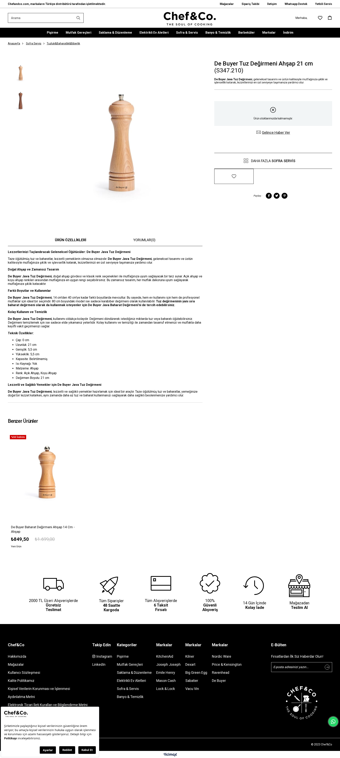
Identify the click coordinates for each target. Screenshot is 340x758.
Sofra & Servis (187, 32)
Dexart (190, 664)
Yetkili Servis (323, 4)
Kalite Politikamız (21, 681)
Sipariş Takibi (250, 4)
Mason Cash (166, 681)
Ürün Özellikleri (70, 240)
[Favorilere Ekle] (233, 174)
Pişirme (52, 32)
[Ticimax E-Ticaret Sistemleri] (170, 755)
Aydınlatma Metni (21, 697)
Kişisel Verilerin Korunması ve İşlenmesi (39, 689)
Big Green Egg (196, 672)
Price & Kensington (227, 664)
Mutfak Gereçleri (78, 32)
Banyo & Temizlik (218, 32)
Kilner (189, 656)
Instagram (103, 656)
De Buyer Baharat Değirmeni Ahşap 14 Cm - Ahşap (43, 529)
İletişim (272, 4)
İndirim (288, 32)
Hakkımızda (17, 656)
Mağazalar (227, 4)
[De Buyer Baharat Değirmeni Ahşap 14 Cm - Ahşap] (47, 472)
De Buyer (219, 681)
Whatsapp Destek (296, 4)
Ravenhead (220, 672)
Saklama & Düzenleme (115, 32)
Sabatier (191, 681)
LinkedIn (98, 664)
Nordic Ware (221, 656)
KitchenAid (164, 656)
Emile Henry (165, 672)
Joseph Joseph (168, 664)
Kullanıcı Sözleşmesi (24, 672)
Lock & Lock (165, 689)
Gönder (327, 667)
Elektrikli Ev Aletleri (154, 32)
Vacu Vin (192, 689)
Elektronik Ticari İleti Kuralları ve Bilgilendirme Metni (48, 705)
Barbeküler (246, 32)
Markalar (269, 32)
